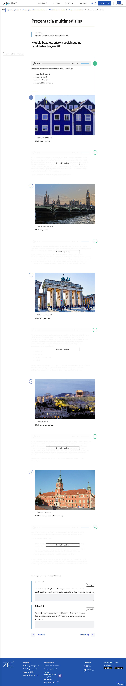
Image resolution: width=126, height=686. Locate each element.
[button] (95, 3)
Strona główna (14, 10)
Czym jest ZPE (28, 672)
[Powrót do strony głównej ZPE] (10, 3)
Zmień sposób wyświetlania (13, 54)
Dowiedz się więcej (62, 163)
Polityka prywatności (30, 669)
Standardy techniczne (30, 675)
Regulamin (26, 662)
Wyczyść (90, 585)
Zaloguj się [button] (105, 3)
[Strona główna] (12, 664)
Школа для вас (49, 662)
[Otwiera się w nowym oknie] (108, 668)
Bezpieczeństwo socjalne (76, 10)
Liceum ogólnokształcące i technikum (34, 10)
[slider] (56, 63)
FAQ (92, 3)
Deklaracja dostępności (31, 666)
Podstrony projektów (51, 669)
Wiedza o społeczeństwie (57, 10)
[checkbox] (78, 64)
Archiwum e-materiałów (52, 666)
